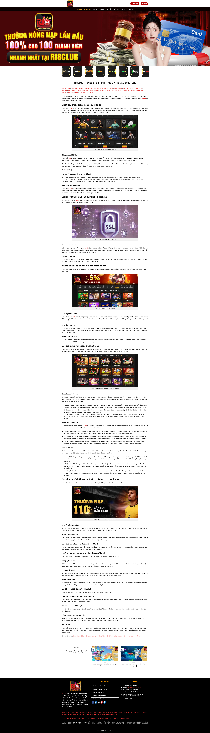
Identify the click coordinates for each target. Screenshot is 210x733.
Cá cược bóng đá (115, 718)
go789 (102, 636)
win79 (63, 712)
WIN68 (120, 90)
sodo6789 (85, 90)
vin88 (74, 317)
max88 (115, 671)
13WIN (144, 712)
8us (83, 636)
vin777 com (71, 90)
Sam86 (102, 718)
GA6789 (101, 90)
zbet (124, 88)
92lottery (64, 90)
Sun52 (136, 636)
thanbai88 (85, 671)
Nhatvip (81, 88)
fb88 (69, 158)
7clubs (120, 88)
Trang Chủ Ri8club (83, 9)
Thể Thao (116, 9)
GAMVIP (107, 90)
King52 (69, 718)
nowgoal (64, 93)
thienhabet (114, 636)
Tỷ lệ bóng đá (97, 88)
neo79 (70, 188)
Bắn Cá (95, 9)
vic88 (72, 93)
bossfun (120, 636)
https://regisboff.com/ (134, 687)
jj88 (81, 671)
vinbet (136, 88)
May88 (87, 88)
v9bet (111, 712)
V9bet (111, 88)
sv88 (87, 93)
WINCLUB (126, 90)
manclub (108, 671)
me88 (89, 671)
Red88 (123, 718)
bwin (99, 671)
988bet (87, 636)
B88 (82, 718)
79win (77, 200)
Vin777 (107, 718)
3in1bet (70, 108)
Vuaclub (87, 718)
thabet (92, 93)
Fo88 (79, 718)
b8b (102, 671)
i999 (109, 636)
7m (69, 93)
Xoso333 (79, 636)
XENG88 (132, 90)
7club (115, 88)
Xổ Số (124, 9)
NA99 (112, 90)
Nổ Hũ (109, 9)
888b (127, 88)
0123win (78, 90)
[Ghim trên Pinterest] (101, 702)
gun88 (68, 712)
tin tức (130, 9)
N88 (99, 636)
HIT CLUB (73, 671)
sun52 (86, 248)
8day (131, 88)
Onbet (85, 425)
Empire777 (105, 88)
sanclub (128, 636)
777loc (91, 90)
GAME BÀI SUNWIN (66, 671)
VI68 (116, 90)
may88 (95, 636)
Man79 (92, 718)
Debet (72, 88)
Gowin (64, 718)
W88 (140, 636)
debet (140, 88)
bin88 (112, 671)
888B (76, 88)
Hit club (70, 715)
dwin (124, 636)
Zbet (91, 88)
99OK (76, 93)
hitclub (91, 636)
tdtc (104, 671)
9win (80, 93)
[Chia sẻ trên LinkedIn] (104, 702)
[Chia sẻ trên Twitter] (96, 702)
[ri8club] (70, 3)
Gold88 (74, 718)
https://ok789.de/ (111, 715)
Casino (102, 9)
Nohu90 (96, 90)
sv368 (106, 636)
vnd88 (132, 636)
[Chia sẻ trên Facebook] (93, 702)
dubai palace (94, 671)
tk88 (84, 93)
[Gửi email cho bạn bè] (99, 702)
